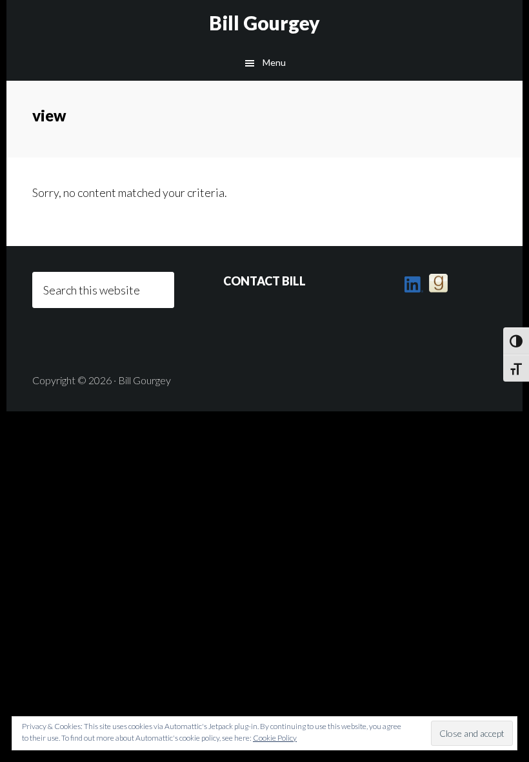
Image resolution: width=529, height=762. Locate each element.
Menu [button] (274, 62)
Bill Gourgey (264, 22)
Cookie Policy (275, 738)
